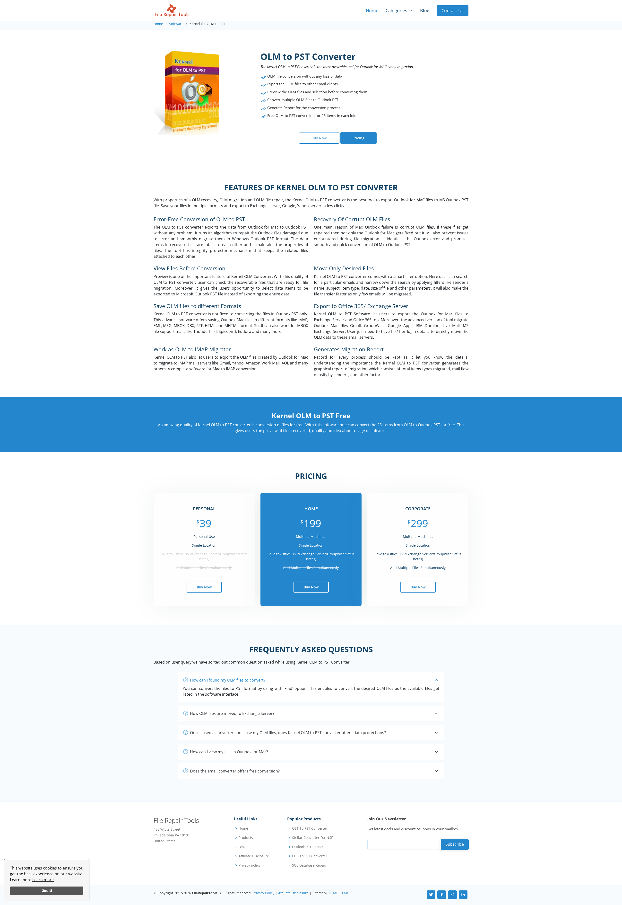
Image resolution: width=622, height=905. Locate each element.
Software (176, 23)
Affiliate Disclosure (254, 856)
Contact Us (452, 10)
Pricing (359, 138)
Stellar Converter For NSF (312, 837)
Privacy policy (249, 865)
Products (246, 837)
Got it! (47, 890)
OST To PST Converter (309, 828)
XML (345, 893)
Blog (424, 10)
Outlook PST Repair (307, 847)
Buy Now (319, 138)
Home (372, 10)
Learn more (43, 879)
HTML (333, 893)
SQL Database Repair (309, 865)
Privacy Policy (263, 893)
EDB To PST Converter (309, 856)
